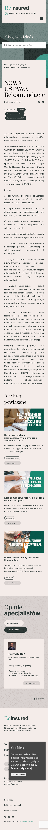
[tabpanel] (24, 664)
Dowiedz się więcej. (21, 768)
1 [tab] (34, 699)
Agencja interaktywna (26, 821)
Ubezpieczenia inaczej (12, 458)
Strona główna (9, 65)
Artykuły (21, 65)
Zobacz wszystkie (14, 630)
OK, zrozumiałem (18, 774)
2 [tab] (36, 699)
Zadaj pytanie (12, 623)
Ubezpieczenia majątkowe (15, 113)
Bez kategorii (10, 518)
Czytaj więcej (11, 463)
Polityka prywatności (12, 805)
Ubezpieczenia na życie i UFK (15, 118)
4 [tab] (41, 699)
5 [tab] (43, 699)
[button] (42, 45)
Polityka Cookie (10, 810)
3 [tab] (39, 699)
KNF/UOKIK (9, 578)
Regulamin (8, 800)
